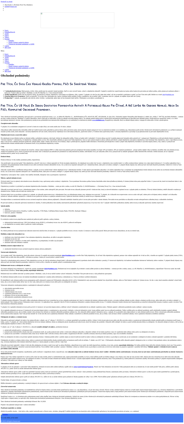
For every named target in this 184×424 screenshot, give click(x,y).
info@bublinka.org (168, 94)
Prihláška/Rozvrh (10, 32)
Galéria (7, 46)
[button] (77, 51)
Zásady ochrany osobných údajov (18, 42)
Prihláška (11, 40)
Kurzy (6, 30)
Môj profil (8, 47)
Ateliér (7, 34)
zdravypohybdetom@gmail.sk (83, 367)
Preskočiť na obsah (6, 1)
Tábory (7, 37)
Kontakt (7, 39)
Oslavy (7, 35)
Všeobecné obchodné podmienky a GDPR (21, 44)
